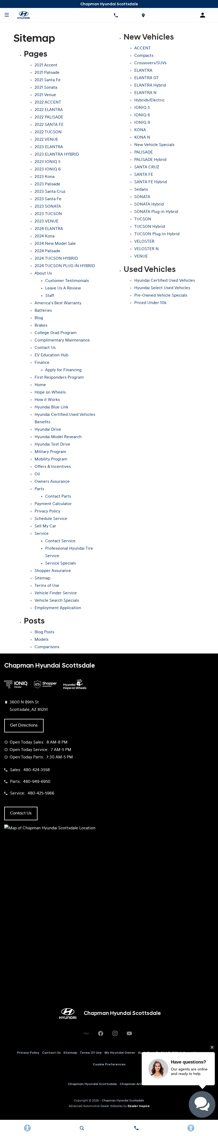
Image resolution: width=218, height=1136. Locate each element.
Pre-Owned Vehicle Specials (160, 295)
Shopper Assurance (53, 571)
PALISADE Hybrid (150, 160)
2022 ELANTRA (49, 110)
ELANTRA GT (146, 78)
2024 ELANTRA (49, 229)
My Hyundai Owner (119, 1052)
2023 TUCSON (48, 214)
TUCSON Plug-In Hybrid (156, 234)
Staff (49, 296)
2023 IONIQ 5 (47, 162)
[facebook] (100, 1033)
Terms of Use (47, 586)
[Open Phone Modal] (115, 15)
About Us (43, 273)
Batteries (43, 311)
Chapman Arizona (134, 1084)
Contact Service (60, 541)
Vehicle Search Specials (57, 601)
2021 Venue (45, 95)
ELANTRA (143, 71)
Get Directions (24, 725)
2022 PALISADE (49, 117)
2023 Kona (44, 177)
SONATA (142, 197)
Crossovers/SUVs (150, 63)
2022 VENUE (46, 140)
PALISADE (143, 152)
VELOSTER (144, 242)
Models (41, 640)
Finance (42, 363)
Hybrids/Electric (149, 100)
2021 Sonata (46, 88)
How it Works (47, 400)
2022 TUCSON (48, 132)
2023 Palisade (47, 184)
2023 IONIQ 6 (48, 169)
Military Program (50, 452)
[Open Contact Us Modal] (136, 1128)
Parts (39, 489)
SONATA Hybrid (149, 204)
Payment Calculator (53, 504)
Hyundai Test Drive (52, 444)
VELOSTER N (146, 249)
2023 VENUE (46, 221)
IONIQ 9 (142, 123)
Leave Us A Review (63, 288)
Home (40, 385)
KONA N (142, 137)
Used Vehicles (150, 270)
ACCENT (142, 48)
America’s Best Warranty (58, 303)
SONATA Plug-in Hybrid (156, 212)
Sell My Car (45, 526)
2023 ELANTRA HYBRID (57, 154)
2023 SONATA (48, 206)
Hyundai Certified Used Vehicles (164, 281)
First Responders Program (59, 377)
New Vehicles (149, 37)
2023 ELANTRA (49, 147)
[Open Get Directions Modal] (143, 15)
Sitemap (42, 578)
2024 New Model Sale (55, 244)
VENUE (141, 256)
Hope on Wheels (50, 392)
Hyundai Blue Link (51, 407)
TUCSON (142, 219)
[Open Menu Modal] (6, 15)
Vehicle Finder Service (56, 593)
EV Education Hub (51, 355)
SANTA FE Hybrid (150, 182)
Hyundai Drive (48, 430)
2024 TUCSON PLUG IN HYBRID (65, 266)
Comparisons (47, 647)
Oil (37, 474)
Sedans (141, 189)
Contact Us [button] (21, 813)
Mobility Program (51, 459)
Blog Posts (44, 632)
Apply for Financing (63, 370)
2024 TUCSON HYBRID (56, 259)
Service (42, 534)
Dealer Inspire (139, 1106)
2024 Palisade (47, 251)
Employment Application (58, 608)
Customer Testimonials (67, 281)
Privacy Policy (47, 511)
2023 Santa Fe (48, 199)
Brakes (41, 325)
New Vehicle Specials (154, 145)
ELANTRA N (145, 93)
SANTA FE (143, 175)
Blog (39, 318)
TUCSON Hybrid (149, 227)
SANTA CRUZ (146, 167)
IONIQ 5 (142, 108)
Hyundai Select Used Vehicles (162, 288)
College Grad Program (56, 333)
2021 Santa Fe (48, 80)
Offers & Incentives (53, 467)
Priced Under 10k (150, 303)
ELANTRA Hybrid (150, 85)
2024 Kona (44, 236)
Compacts (143, 56)
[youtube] (129, 1033)
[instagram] (115, 1033)
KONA (140, 130)
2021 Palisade (47, 73)
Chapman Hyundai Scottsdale (92, 1084)
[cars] (86, 1033)
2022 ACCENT (48, 102)
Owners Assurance (52, 482)
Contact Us (45, 348)
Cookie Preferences (109, 1064)
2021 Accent (46, 65)
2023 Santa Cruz (50, 192)
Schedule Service (51, 519)
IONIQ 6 (142, 115)
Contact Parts (58, 496)
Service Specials (60, 563)
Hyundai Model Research (58, 437)
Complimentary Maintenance (62, 340)
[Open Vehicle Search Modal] (81, 1128)
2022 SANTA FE (49, 125)
